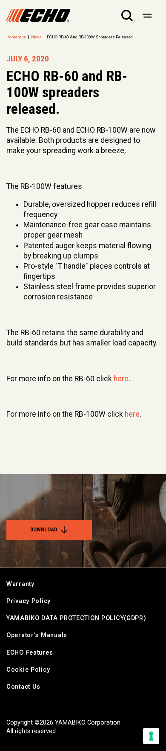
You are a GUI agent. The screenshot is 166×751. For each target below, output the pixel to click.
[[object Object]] (147, 15)
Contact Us (23, 686)
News (36, 37)
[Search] (127, 15)
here (121, 378)
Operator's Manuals (36, 635)
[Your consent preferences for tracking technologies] (151, 736)
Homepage (16, 37)
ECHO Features (29, 652)
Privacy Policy (28, 601)
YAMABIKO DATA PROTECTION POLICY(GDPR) (76, 618)
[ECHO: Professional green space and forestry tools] (38, 15)
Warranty (20, 584)
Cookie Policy (28, 669)
